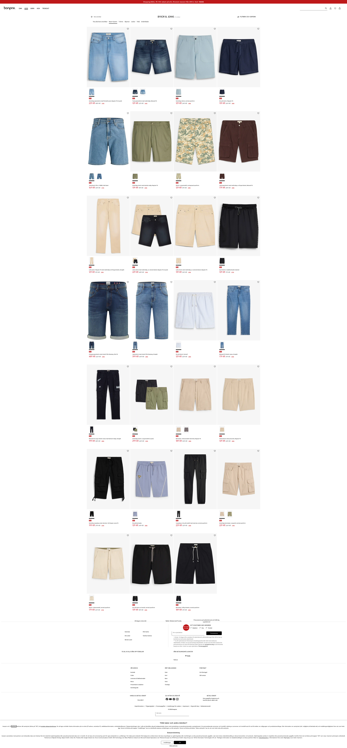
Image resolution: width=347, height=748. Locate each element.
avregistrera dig (209, 644)
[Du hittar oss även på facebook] (167, 699)
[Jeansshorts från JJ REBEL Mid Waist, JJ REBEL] (108, 140)
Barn (32, 8)
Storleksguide (134, 687)
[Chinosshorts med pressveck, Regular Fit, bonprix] (238, 393)
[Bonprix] (9, 9)
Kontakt (132, 672)
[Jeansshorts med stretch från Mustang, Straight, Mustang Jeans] (151, 309)
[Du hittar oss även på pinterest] (174, 699)
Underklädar (145, 21)
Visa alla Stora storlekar (100, 21)
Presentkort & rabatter (136, 684)
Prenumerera (214, 633)
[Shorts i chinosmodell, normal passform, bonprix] (108, 562)
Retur (132, 681)
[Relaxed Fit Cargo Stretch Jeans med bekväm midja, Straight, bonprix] (108, 393)
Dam (20, 8)
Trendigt (45, 8)
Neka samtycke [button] (173, 745)
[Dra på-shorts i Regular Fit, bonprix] (238, 55)
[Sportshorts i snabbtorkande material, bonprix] (238, 224)
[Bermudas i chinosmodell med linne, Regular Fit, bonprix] (195, 393)
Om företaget (203, 672)
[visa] (181, 656)
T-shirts (121, 21)
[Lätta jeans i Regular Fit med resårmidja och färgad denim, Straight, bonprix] (108, 224)
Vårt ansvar (202, 675)
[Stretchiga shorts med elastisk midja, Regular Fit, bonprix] (151, 140)
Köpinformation (139, 706)
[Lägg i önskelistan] (128, 29)
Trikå (138, 21)
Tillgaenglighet (150, 706)
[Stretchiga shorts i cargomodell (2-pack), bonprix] (151, 393)
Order (132, 675)
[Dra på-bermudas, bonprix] (151, 478)
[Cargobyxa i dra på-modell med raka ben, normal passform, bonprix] (195, 478)
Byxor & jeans (113, 21)
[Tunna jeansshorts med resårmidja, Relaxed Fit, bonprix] (151, 55)
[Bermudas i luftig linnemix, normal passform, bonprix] (195, 562)
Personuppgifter (203, 646)
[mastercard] (176, 656)
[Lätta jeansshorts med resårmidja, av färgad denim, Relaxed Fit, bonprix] (238, 140)
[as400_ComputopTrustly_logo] (187, 656)
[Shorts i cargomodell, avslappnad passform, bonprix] (195, 140)
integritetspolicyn (264, 737)
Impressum (186, 706)
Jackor (133, 21)
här (119, 728)
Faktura (176, 660)
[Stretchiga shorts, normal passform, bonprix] (195, 55)
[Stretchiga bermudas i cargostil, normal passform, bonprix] (238, 478)
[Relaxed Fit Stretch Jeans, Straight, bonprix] (238, 309)
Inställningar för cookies (174, 706)
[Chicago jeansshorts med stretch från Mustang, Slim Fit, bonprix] (108, 309)
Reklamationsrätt (206, 706)
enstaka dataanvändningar (48, 726)
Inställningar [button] (167, 742)
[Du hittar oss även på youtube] (170, 699)
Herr (26, 8)
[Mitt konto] (330, 9)
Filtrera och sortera (248, 17)
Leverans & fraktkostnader (137, 678)
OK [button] (180, 742)
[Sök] (326, 8)
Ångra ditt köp (195, 706)
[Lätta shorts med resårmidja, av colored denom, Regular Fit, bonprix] (195, 224)
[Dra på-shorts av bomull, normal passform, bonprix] (151, 562)
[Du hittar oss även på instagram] (177, 699)
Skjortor (127, 21)
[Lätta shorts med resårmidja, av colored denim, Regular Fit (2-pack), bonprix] (151, 224)
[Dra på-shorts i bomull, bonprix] (195, 309)
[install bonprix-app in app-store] (128, 656)
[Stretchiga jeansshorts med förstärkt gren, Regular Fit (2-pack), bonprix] (108, 55)
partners (13, 726)
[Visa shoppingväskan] (340, 9)
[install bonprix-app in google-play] (141, 656)
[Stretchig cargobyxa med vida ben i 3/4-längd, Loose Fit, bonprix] (108, 478)
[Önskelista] (335, 9)
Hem (38, 8)
